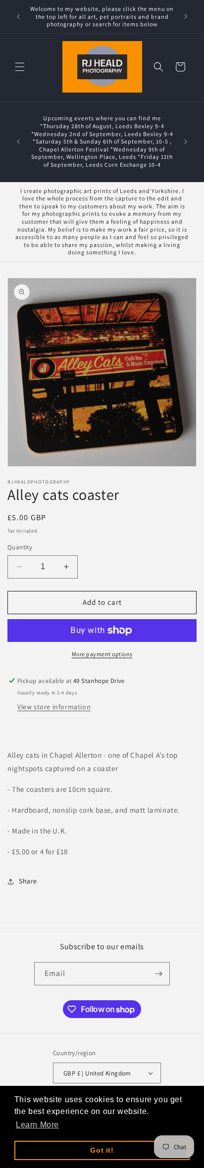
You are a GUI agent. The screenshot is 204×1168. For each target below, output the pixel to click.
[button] (20, 67)
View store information (54, 706)
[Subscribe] (158, 973)
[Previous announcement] (18, 16)
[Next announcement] (186, 16)
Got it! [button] (101, 1150)
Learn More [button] (37, 1124)
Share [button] (28, 880)
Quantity (19, 547)
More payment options (102, 654)
